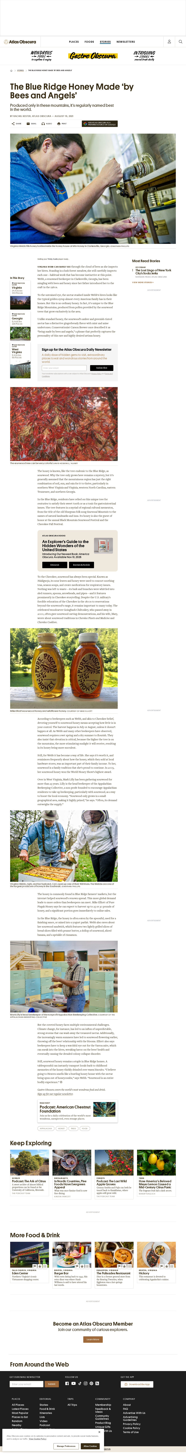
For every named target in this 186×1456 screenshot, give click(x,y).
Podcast (45, 1425)
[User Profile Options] (169, 41)
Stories (20, 70)
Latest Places (20, 1408)
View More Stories (142, 282)
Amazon (54, 565)
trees (73, 1129)
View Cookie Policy (37, 1439)
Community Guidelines (102, 1417)
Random (17, 1421)
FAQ (125, 1408)
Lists (42, 1417)
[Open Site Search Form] (180, 41)
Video (44, 1421)
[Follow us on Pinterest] (91, 1384)
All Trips (72, 1404)
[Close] (99, 1432)
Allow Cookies (90, 1446)
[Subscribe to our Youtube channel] (73, 1384)
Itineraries (46, 1413)
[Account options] (169, 42)
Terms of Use (131, 1432)
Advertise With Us (134, 1413)
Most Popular (20, 1413)
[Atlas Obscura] (20, 42)
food (85, 1129)
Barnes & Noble (81, 565)
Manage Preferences (66, 1446)
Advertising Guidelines (130, 1418)
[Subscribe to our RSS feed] (97, 1384)
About (127, 1404)
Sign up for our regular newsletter (55, 1094)
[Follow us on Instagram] (85, 1384)
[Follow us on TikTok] (80, 1384)
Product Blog (103, 1422)
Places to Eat (20, 1417)
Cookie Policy (131, 1428)
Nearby (17, 1425)
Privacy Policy (96, 374)
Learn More (93, 1339)
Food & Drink (47, 1408)
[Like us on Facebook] (67, 1384)
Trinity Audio (53, 259)
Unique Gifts (103, 1427)
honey (61, 1129)
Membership (103, 1404)
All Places (18, 1404)
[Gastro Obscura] (41, 56)
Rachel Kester (22, 116)
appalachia (46, 1129)
